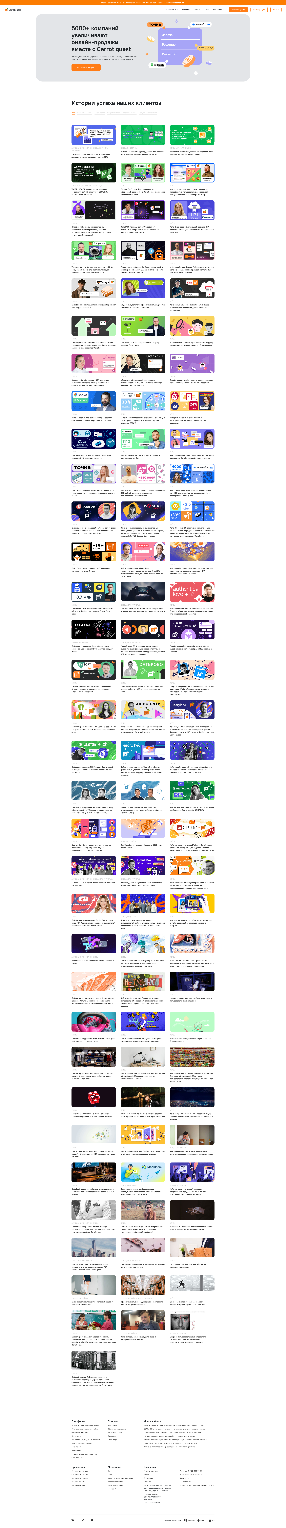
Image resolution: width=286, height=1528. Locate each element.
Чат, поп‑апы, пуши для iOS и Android (86, 1440)
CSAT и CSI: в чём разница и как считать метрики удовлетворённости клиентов (174, 1429)
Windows (191, 1520)
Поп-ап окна (76, 1436)
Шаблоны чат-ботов (115, 1482)
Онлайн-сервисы (84, 113)
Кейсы (110, 1474)
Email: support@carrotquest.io (191, 1474)
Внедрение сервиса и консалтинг (84, 1454)
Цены (207, 9)
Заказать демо (238, 9)
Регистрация (259, 9)
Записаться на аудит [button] (86, 67)
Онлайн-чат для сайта (80, 1432)
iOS (213, 1520)
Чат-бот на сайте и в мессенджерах (85, 1425)
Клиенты (197, 9)
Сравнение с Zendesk (80, 1474)
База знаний (76, 1447)
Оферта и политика (151, 1494)
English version (185, 1482)
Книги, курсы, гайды (115, 1485)
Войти (276, 9)
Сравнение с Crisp (78, 1482)
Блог (109, 1471)
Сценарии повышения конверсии (120, 1478)
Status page (112, 1440)
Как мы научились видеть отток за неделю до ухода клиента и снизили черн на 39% (176, 1440)
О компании (148, 1478)
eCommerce (100, 113)
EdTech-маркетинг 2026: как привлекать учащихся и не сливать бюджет (143, 3)
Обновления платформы (117, 1429)
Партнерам (112, 1436)
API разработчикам (115, 1432)
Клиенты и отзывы (151, 1471)
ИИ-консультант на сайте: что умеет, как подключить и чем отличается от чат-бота (175, 1425)
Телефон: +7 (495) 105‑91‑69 (191, 1471)
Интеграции (76, 1450)
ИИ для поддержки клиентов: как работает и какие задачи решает (169, 1436)
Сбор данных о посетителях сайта (85, 1429)
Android (203, 1520)
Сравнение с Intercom (80, 1471)
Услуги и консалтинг (148, 113)
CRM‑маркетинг (78, 1457)
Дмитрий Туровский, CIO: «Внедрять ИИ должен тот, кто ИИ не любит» (171, 1443)
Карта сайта (184, 1478)
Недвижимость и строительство (122, 113)
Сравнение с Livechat (80, 1478)
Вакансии (147, 1482)
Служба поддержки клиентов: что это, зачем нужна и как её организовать (172, 1432)
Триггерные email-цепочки (82, 1443)
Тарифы (147, 1474)
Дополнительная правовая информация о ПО (197, 1485)
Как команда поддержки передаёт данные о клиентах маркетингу (169, 1447)
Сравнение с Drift (78, 1485)
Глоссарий (112, 1489)
